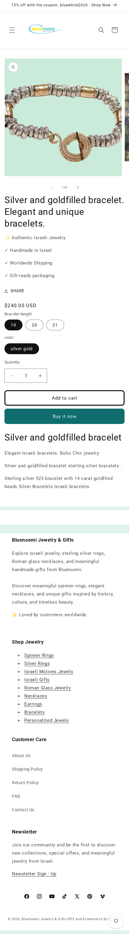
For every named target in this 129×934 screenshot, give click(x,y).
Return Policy (25, 782)
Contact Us (23, 809)
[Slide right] (77, 187)
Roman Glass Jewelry (47, 688)
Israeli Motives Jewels (48, 671)
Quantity (12, 362)
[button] (12, 30)
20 (34, 325)
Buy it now (64, 416)
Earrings (33, 704)
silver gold (22, 348)
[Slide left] (51, 187)
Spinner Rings (39, 655)
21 (55, 325)
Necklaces (35, 696)
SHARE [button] (17, 290)
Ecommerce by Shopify (102, 919)
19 (13, 325)
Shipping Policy (27, 769)
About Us (21, 755)
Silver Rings (37, 663)
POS (71, 919)
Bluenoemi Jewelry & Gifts (44, 919)
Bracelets (34, 712)
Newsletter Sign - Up (34, 874)
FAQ (16, 796)
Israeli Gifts (37, 679)
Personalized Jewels (46, 720)
